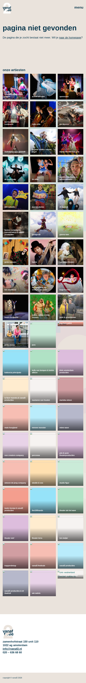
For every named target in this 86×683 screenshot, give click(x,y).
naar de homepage (70, 37)
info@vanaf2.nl (12, 648)
